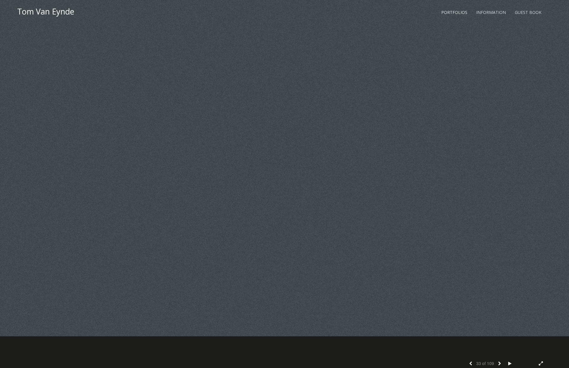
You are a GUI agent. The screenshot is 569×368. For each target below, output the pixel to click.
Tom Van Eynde (45, 11)
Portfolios (454, 12)
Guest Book (528, 12)
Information (491, 12)
